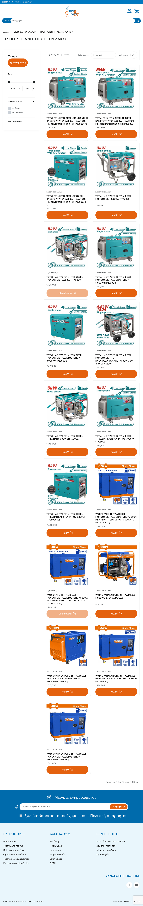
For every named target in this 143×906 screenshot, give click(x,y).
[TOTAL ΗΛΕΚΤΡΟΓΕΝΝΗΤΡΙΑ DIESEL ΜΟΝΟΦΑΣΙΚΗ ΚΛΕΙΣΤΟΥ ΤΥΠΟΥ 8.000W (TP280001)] (67, 325)
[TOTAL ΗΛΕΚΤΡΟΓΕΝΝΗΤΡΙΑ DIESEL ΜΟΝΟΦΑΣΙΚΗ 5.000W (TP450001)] (67, 247)
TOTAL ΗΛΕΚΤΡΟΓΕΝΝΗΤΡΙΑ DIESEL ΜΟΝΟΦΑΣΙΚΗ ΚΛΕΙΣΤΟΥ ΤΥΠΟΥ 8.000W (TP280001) (64, 358)
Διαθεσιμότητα (15, 102)
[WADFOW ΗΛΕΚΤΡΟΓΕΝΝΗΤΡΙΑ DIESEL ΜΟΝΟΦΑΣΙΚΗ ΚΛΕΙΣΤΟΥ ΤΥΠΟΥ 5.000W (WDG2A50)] (67, 646)
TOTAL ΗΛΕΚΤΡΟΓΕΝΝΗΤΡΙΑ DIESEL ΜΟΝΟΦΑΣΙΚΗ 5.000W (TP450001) (64, 278)
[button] (67, 134)
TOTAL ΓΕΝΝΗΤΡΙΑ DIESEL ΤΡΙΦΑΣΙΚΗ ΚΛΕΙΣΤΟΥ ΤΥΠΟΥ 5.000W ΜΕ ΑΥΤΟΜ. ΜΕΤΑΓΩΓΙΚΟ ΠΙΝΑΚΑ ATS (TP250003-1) (115, 121)
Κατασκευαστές (15, 122)
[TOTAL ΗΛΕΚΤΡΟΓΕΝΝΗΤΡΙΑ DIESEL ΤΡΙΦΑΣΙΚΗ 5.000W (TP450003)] (67, 406)
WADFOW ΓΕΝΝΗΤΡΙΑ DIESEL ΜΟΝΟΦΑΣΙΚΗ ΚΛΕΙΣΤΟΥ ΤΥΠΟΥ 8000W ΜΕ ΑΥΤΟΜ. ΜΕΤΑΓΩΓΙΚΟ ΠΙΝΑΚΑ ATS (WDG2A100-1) (67, 599)
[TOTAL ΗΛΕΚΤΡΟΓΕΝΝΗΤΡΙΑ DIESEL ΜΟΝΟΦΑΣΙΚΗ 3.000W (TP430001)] (116, 166)
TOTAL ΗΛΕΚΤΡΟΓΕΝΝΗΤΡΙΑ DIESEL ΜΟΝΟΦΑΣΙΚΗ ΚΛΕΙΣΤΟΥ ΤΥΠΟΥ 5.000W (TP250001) (113, 280)
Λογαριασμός (60, 834)
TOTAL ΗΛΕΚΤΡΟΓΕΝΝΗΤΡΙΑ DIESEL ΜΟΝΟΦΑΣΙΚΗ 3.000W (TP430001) (113, 197)
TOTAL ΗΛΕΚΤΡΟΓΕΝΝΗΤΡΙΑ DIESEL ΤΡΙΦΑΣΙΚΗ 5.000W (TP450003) (64, 437)
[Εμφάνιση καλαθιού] (137, 11)
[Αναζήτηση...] (137, 20)
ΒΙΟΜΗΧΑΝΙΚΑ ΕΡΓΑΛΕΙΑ (25, 32)
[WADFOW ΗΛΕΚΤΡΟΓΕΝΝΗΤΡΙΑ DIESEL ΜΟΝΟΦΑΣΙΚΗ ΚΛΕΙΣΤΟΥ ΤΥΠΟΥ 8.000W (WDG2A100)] (67, 724)
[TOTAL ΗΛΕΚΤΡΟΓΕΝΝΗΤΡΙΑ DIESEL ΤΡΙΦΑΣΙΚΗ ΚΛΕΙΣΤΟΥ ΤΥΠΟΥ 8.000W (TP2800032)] (67, 484)
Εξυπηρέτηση (107, 834)
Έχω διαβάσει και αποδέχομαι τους (75, 816)
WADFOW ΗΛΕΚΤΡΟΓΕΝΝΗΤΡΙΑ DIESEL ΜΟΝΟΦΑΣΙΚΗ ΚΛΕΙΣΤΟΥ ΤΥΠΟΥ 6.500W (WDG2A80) (116, 679)
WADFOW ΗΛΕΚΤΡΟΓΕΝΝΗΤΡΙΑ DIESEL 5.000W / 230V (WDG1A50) (115, 596)
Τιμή (10, 74)
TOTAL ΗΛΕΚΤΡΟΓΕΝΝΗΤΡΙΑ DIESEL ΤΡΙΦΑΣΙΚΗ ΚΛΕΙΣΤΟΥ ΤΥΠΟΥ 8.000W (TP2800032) (66, 517)
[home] (6, 32)
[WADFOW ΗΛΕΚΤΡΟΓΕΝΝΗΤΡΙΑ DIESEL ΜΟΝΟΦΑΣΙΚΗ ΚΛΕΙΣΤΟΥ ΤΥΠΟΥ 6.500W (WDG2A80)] (116, 646)
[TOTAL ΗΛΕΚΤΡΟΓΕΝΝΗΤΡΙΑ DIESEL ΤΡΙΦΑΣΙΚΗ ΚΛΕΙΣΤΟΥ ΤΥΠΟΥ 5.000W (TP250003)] (116, 406)
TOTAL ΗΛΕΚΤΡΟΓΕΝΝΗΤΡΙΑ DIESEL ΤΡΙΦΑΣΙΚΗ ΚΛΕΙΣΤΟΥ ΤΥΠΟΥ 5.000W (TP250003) (114, 439)
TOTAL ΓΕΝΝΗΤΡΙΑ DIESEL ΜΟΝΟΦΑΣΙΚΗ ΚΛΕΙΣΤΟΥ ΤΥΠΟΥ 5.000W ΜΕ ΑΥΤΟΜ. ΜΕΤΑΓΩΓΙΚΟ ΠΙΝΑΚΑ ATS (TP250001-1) (67, 121)
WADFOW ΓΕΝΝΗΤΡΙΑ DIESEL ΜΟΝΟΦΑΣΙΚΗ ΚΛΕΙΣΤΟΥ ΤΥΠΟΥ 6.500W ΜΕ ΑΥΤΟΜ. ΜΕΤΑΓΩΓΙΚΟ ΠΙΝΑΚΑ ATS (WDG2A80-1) (116, 518)
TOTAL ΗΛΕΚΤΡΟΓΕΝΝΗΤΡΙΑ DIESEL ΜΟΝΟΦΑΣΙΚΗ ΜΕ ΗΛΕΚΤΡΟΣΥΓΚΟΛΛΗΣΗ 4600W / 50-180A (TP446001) (114, 359)
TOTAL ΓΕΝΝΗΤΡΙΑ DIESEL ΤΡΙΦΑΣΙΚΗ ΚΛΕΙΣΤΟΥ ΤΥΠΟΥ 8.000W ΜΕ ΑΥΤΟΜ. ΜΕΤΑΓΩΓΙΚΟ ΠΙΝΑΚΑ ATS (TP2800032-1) (67, 200)
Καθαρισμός (19, 63)
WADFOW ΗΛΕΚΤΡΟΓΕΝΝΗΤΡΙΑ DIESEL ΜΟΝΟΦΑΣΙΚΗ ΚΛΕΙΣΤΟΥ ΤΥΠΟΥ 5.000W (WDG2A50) (66, 679)
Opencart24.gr (134, 901)
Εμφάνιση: (123, 55)
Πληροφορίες (14, 834)
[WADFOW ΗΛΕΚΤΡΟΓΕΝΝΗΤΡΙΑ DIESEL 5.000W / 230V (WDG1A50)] (116, 565)
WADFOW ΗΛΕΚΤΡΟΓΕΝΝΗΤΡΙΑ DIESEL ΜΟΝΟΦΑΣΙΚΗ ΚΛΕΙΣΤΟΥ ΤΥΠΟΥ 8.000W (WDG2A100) (66, 757)
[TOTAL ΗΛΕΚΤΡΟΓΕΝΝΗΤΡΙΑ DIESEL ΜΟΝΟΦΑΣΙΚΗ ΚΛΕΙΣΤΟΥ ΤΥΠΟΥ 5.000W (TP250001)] (116, 247)
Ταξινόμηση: (83, 55)
